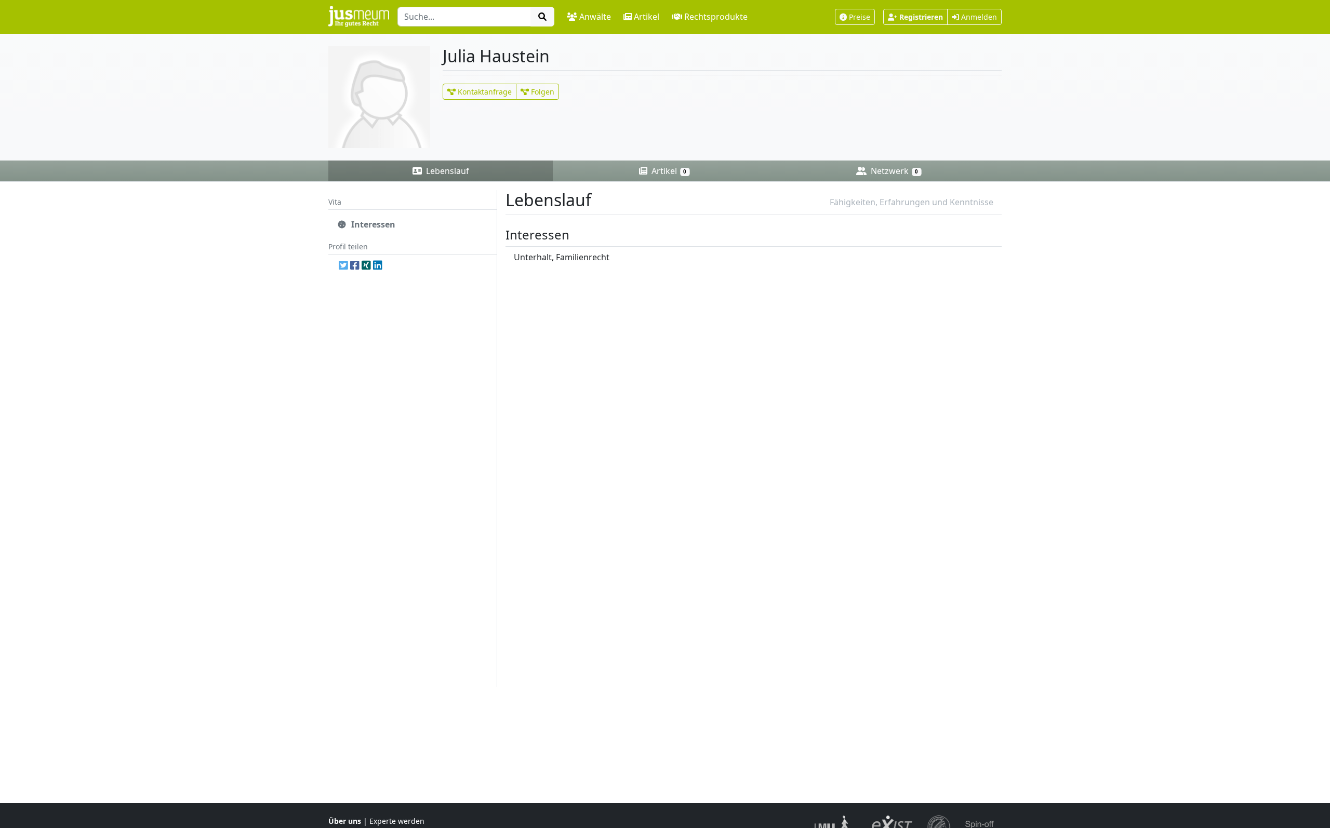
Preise (859, 17)
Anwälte (595, 16)
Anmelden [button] (978, 17)
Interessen (372, 224)
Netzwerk (893, 171)
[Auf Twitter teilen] (343, 265)
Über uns (344, 821)
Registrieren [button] (921, 17)
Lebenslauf (446, 171)
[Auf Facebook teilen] (355, 265)
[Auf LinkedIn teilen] (377, 265)
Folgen (541, 92)
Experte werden (396, 821)
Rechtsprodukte (716, 16)
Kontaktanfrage (484, 92)
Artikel (646, 16)
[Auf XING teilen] (366, 265)
